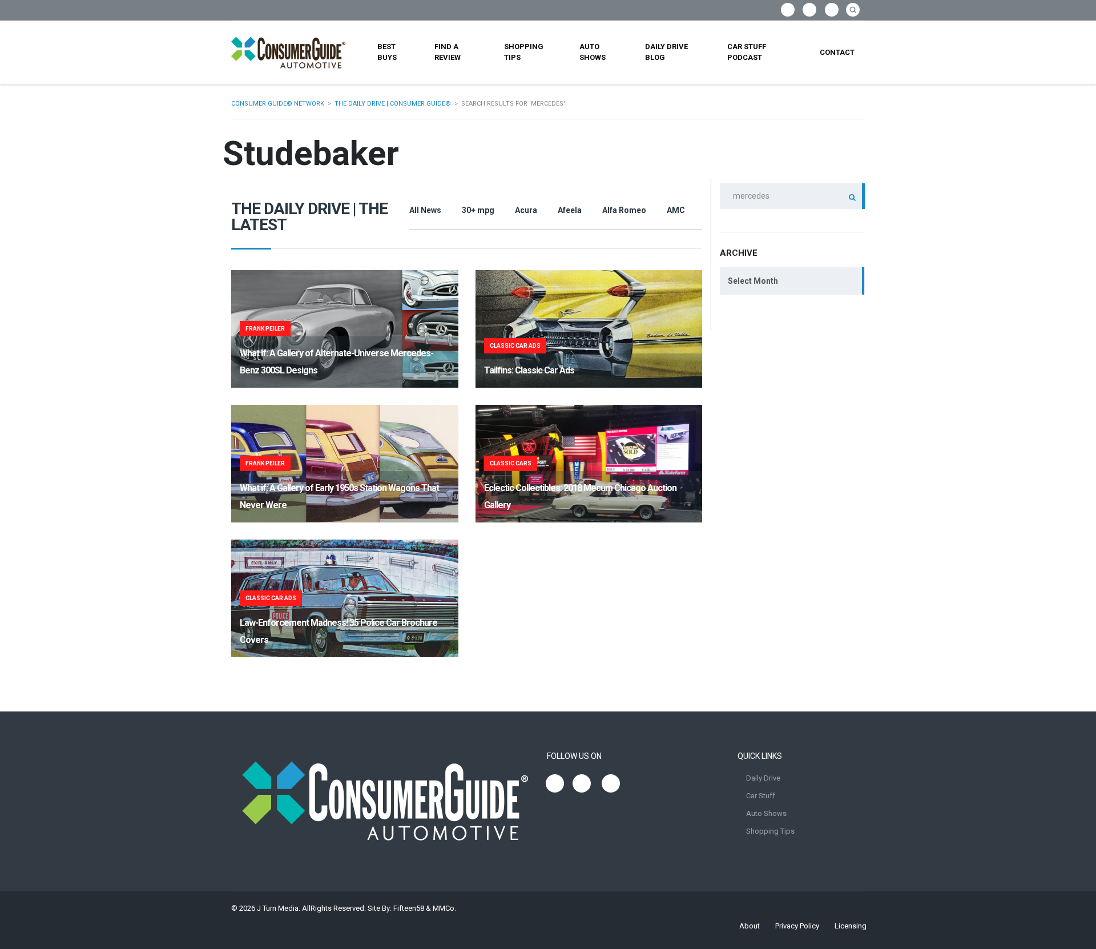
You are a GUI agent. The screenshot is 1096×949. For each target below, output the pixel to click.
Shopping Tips (523, 52)
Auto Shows (592, 52)
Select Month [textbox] (753, 280)
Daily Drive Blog (666, 52)
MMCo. (444, 908)
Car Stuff (760, 795)
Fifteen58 (408, 908)
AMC (676, 210)
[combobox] (792, 281)
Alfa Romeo (624, 210)
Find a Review (447, 52)
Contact (837, 52)
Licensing (851, 926)
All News (425, 210)
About (749, 926)
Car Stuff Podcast (746, 52)
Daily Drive (763, 778)
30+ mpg (478, 210)
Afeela (570, 210)
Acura (526, 210)
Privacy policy (797, 926)
